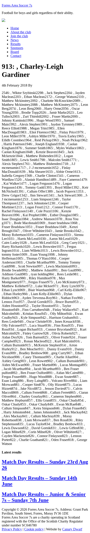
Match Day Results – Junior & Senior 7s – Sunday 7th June (44, 497)
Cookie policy (34, 529)
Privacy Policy (12, 529)
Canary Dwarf (72, 529)
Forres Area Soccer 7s (17, 5)
